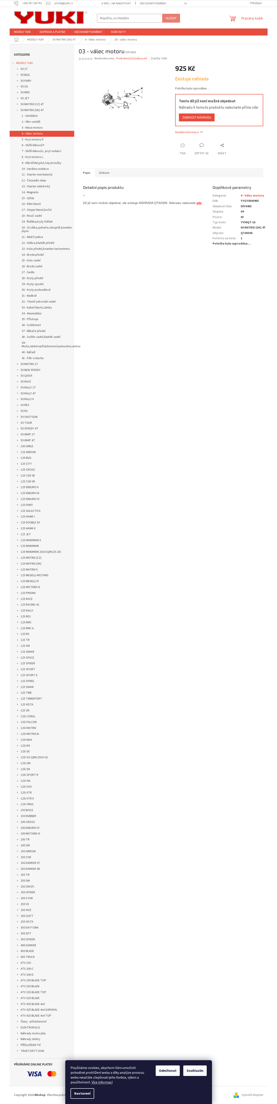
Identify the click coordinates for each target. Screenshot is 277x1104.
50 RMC (25, 92)
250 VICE (26, 910)
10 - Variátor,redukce (35, 169)
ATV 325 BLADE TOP (33, 992)
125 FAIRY (27, 505)
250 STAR (27, 898)
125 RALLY (27, 610)
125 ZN (25, 710)
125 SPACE (27, 658)
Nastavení (82, 1093)
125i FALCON (29, 722)
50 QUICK (26, 376)
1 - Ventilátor (30, 116)
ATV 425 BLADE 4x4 (33, 1004)
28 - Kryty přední (32, 278)
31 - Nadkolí (29, 296)
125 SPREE (27, 681)
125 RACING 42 (30, 605)
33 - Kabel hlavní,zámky (37, 307)
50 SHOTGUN (29, 417)
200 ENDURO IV (30, 828)
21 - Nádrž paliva (32, 237)
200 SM (25, 845)
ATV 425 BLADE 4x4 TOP (36, 1016)
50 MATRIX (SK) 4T (32, 110)
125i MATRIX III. (30, 734)
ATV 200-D (27, 975)
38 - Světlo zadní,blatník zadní (41, 337)
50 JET (25, 98)
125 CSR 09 (28, 481)
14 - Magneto (30, 192)
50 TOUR (26, 423)
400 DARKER (28, 945)
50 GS (24, 86)
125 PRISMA (28, 593)
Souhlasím (195, 1070)
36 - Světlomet (31, 325)
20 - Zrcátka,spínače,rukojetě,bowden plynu (47, 229)
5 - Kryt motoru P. (33, 139)
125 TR (25, 640)
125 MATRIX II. (29, 569)
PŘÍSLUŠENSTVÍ (31, 1045)
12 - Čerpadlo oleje (34, 180)
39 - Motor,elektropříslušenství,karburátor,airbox (48, 345)
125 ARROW (28, 452)
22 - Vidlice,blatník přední (38, 243)
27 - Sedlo (28, 272)
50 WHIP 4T (28, 440)
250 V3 (25, 904)
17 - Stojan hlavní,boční (36, 210)
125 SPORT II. (29, 675)
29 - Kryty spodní (33, 284)
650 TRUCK (28, 957)
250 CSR (26, 857)
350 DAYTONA (30, 927)
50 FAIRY (26, 81)
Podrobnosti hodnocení (131, 59)
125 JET (26, 534)
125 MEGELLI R (30, 581)
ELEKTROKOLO (30, 1027)
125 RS (25, 634)
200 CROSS (28, 822)
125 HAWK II (28, 528)
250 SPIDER (28, 892)
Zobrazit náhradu (196, 117)
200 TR (25, 839)
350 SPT (26, 933)
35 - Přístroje (30, 319)
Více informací (102, 1082)
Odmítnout (167, 1070)
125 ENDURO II (30, 487)
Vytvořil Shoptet (252, 1095)
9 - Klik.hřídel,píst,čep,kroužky (41, 163)
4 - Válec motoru (32, 133)
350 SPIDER (28, 939)
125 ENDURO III (30, 493)
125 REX (26, 616)
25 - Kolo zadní (31, 260)
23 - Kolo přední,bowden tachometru (46, 249)
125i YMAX (27, 804)
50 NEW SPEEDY (31, 370)
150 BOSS (27, 810)
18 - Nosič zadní (32, 216)
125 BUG (26, 458)
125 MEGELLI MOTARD (34, 575)
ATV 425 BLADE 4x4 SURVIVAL (39, 1010)
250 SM (25, 881)
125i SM (25, 763)
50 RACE (26, 381)
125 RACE (27, 599)
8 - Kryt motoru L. (33, 157)
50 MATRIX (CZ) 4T (32, 104)
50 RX (24, 411)
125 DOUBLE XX (30, 522)
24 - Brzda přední (33, 255)
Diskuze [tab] (104, 173)
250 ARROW (28, 851)
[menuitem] (22, 31)
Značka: (159, 58)
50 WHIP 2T (28, 434)
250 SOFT (27, 916)
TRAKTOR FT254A (32, 1051)
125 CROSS (28, 470)
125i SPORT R (29, 775)
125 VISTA (27, 704)
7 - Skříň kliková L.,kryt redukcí (41, 151)
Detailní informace (187, 132)
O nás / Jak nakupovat (116, 3)
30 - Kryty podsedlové (36, 290)
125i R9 (25, 746)
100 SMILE (27, 446)
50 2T (24, 69)
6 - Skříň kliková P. (33, 145)
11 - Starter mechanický (37, 174)
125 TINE (26, 693)
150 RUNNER (28, 816)
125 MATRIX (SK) (31, 564)
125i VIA (25, 781)
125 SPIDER (28, 663)
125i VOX (26, 787)
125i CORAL (28, 716)
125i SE (25, 751)
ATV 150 (26, 963)
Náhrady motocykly (33, 1033)
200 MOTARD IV (30, 833)
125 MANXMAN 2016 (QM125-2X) (41, 552)
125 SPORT (28, 669)
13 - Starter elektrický (36, 186)
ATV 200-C (27, 969)
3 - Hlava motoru (32, 128)
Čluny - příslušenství (34, 1021)
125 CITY (26, 464)
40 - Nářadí (28, 352)
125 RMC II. (27, 628)
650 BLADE (27, 951)
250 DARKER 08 (30, 869)
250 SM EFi (27, 886)
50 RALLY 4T (28, 393)
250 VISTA (27, 922)
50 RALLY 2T (28, 387)
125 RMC (26, 622)
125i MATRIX (28, 728)
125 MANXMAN (30, 546)
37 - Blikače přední (34, 331)
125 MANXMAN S (31, 540)
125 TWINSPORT (31, 698)
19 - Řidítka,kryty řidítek (37, 222)
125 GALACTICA (31, 511)
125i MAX (26, 740)
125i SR (25, 769)
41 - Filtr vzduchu (33, 358)
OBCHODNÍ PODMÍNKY (153, 3)
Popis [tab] (86, 173)
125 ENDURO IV (30, 499)
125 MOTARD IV (30, 587)
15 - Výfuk (28, 198)
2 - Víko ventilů (31, 122)
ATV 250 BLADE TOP (33, 980)
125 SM (25, 646)
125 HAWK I (28, 516)
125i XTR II (27, 798)
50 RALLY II (27, 399)
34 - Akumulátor (32, 313)
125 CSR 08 (28, 475)
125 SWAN (27, 687)
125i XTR (26, 792)
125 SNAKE (27, 652)
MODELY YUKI (24, 63)
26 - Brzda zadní (32, 266)
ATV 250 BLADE (30, 986)
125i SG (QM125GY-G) (34, 757)
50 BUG (25, 75)
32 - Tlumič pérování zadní (39, 301)
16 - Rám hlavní (31, 204)
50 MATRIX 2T (29, 364)
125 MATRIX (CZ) (31, 558)
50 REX (25, 405)
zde (199, 203)
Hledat (171, 18)
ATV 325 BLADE (30, 998)
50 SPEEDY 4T (29, 428)
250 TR (25, 875)
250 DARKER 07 (30, 863)
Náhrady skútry (30, 1039)
